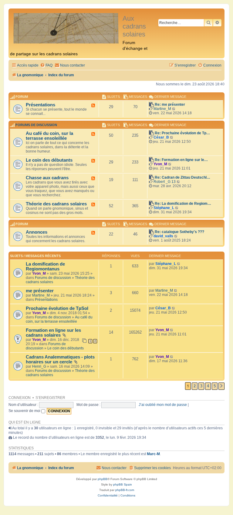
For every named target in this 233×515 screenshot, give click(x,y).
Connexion (19, 398)
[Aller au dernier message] (179, 264)
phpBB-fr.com (124, 490)
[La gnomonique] (66, 28)
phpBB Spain (122, 484)
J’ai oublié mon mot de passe (163, 405)
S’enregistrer (50, 398)
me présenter (40, 290)
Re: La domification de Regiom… (183, 203)
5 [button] (215, 386)
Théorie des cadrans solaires (56, 203)
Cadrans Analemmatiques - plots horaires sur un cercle (60, 359)
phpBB (102, 479)
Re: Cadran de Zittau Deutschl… (182, 177)
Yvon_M (160, 164)
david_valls (163, 236)
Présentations (40, 104)
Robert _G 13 (165, 182)
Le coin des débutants (49, 160)
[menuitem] (46, 65)
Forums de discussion (36, 125)
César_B (161, 137)
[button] (221, 386)
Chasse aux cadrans (47, 177)
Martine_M (162, 109)
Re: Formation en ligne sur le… (181, 160)
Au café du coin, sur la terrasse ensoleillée (49, 136)
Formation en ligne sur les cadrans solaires (53, 333)
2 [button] (195, 386)
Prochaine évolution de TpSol (57, 308)
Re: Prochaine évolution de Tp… (182, 133)
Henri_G (39, 366)
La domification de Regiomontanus (45, 266)
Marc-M (153, 454)
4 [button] (208, 386)
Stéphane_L (164, 208)
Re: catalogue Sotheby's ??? (179, 232)
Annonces (36, 232)
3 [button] (201, 386)
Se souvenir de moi (24, 411)
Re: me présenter (170, 104)
